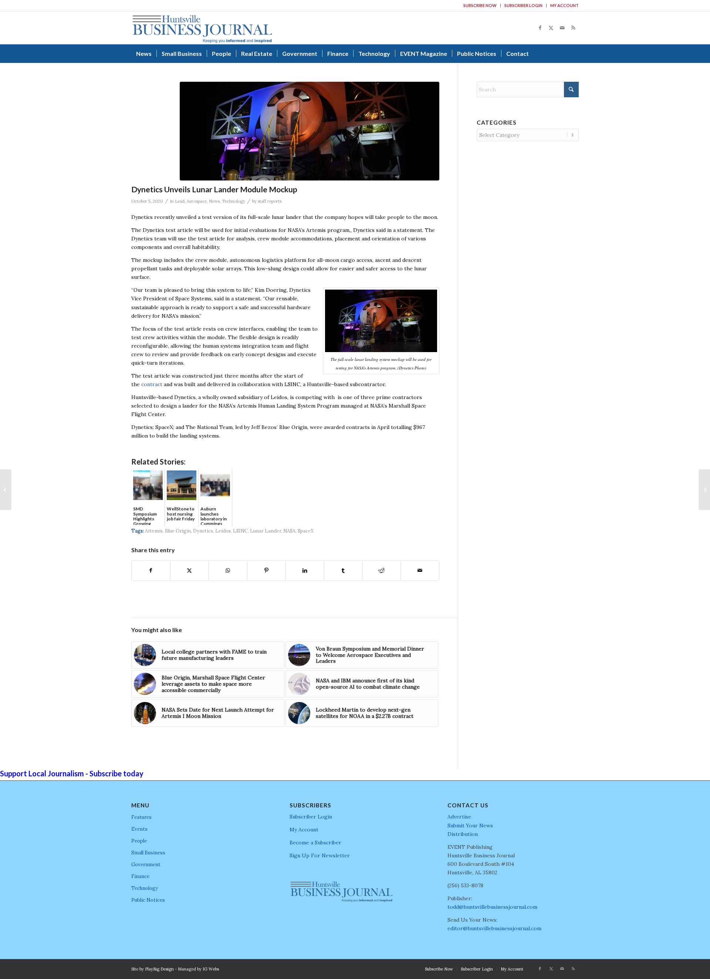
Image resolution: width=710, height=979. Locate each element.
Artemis (154, 531)
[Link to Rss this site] (573, 27)
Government (145, 864)
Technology (233, 201)
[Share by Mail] (420, 570)
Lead (180, 201)
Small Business (148, 853)
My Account (564, 5)
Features (141, 817)
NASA (289, 531)
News (214, 201)
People (139, 841)
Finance (140, 876)
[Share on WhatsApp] (228, 570)
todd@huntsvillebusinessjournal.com (492, 907)
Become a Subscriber (315, 842)
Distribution (462, 834)
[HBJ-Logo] (202, 27)
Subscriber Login (523, 5)
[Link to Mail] (562, 27)
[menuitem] (480, 5)
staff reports (269, 201)
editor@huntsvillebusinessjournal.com (494, 928)
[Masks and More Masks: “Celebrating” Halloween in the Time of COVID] (5, 489)
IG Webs (211, 969)
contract (151, 384)
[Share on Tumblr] (343, 570)
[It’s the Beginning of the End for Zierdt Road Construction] (704, 489)
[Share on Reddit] (381, 570)
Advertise (459, 816)
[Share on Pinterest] (266, 570)
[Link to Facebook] (539, 27)
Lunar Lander (265, 531)
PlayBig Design (159, 969)
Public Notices (148, 900)
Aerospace (197, 201)
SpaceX (306, 531)
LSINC (240, 531)
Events (139, 829)
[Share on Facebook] (151, 570)
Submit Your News (470, 825)
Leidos (223, 531)
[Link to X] (551, 27)
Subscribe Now (480, 5)
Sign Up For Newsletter (320, 855)
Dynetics (203, 531)
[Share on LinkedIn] (305, 570)
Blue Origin (178, 531)
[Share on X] (189, 570)
